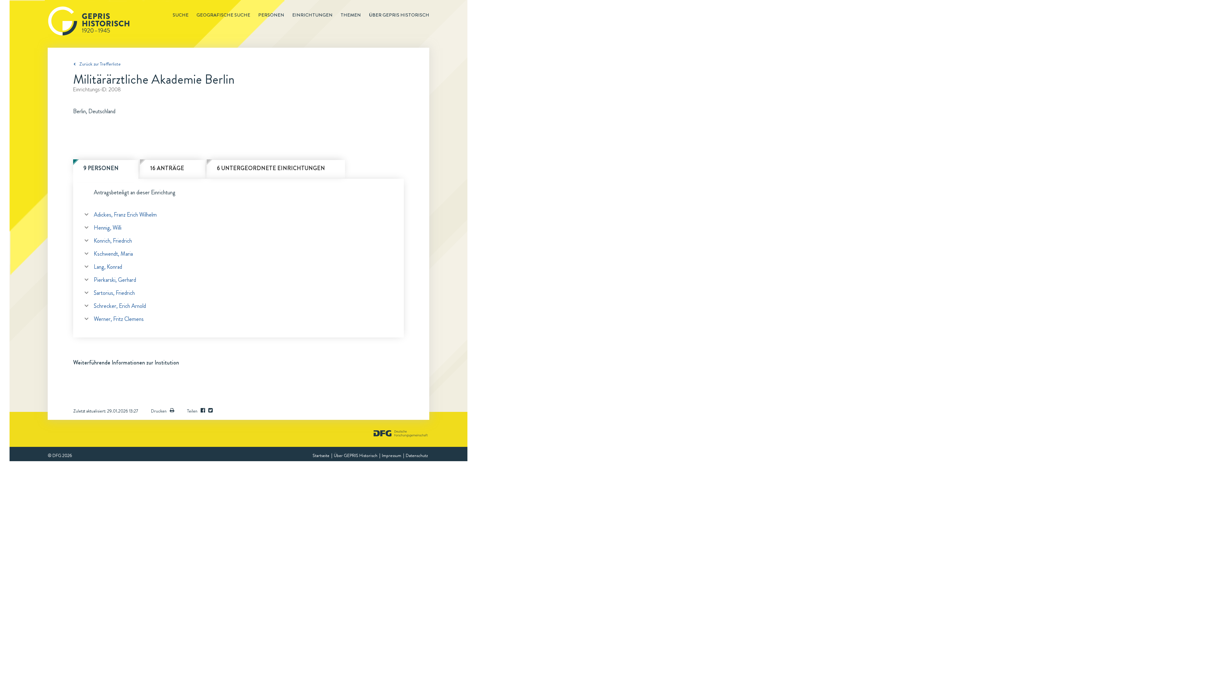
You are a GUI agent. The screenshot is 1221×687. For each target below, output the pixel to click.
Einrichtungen (312, 14)
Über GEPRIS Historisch (355, 455)
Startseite (321, 455)
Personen (271, 14)
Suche (181, 14)
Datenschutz (417, 455)
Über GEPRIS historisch (399, 14)
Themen (351, 14)
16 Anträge (167, 168)
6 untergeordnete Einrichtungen (271, 168)
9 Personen (101, 168)
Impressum (391, 455)
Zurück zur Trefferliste (100, 63)
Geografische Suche (223, 14)
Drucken (159, 411)
